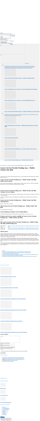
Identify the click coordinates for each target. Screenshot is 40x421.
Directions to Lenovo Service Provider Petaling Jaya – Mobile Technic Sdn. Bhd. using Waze (23, 227)
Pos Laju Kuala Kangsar (5, 402)
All (5, 66)
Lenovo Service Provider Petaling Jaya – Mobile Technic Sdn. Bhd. (19, 160)
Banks (7, 66)
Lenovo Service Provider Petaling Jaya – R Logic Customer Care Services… (21, 148)
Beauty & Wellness (11, 66)
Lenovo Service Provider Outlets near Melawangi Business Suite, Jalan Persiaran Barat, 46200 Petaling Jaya (20, 254)
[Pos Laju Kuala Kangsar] (3, 400)
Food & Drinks (12, 67)
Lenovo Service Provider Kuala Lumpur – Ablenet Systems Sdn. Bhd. (19, 78)
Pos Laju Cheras (4, 395)
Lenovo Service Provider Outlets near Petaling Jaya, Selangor (12, 255)
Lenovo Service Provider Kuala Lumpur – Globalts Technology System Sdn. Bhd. (22, 111)
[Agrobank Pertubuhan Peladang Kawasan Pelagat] (6, 319)
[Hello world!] (3, 386)
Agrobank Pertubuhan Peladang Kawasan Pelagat (11, 321)
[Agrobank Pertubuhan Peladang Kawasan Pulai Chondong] (6, 307)
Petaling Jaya (5, 165)
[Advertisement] (12, 163)
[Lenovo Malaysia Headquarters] (10, 135)
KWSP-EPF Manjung (14, 360)
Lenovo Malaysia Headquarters (11, 137)
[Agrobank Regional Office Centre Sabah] (6, 285)
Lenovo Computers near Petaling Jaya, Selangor (10, 253)
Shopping (13, 115)
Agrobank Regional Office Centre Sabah (9, 287)
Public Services (9, 115)
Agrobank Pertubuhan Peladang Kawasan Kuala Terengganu (13, 332)
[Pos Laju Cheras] (3, 393)
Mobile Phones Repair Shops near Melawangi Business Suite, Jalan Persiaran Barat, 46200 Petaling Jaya (19, 256)
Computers (16, 66)
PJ (2, 113)
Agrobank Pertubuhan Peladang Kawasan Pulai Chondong (13, 309)
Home (1, 165)
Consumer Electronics (21, 66)
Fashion (8, 67)
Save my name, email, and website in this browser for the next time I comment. (14, 351)
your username (12, 34)
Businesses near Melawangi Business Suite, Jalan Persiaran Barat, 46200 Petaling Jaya (16, 251)
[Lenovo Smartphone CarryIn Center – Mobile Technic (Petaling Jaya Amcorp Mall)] (10, 123)
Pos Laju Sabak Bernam (20, 357)
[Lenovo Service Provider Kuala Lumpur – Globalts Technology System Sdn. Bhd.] (10, 109)
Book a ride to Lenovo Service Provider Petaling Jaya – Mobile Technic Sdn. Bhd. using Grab (23, 229)
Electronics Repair (28, 66)
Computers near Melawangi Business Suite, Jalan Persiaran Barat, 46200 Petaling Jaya (16, 252)
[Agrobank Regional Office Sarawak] (6, 274)
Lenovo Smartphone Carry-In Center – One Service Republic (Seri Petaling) (21, 89)
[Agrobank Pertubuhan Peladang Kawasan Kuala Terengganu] (6, 330)
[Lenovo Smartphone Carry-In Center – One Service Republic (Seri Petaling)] (10, 87)
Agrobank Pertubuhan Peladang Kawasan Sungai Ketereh (13, 298)
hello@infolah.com (7, 419)
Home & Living (17, 67)
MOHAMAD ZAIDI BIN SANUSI (8, 357)
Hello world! (3, 388)
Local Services (29, 67)
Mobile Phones (34, 114)
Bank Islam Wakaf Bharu (9, 361)
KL (3, 65)
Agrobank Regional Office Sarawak (8, 276)
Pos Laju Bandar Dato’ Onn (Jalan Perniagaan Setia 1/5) (15, 358)
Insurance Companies (23, 67)
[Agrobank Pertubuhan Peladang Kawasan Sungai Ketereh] (6, 296)
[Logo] (12, 53)
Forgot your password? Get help (5, 38)
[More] (25, 260)
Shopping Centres (18, 115)
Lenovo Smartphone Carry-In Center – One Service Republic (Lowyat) (20, 100)
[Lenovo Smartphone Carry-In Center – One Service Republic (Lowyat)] (10, 98)
